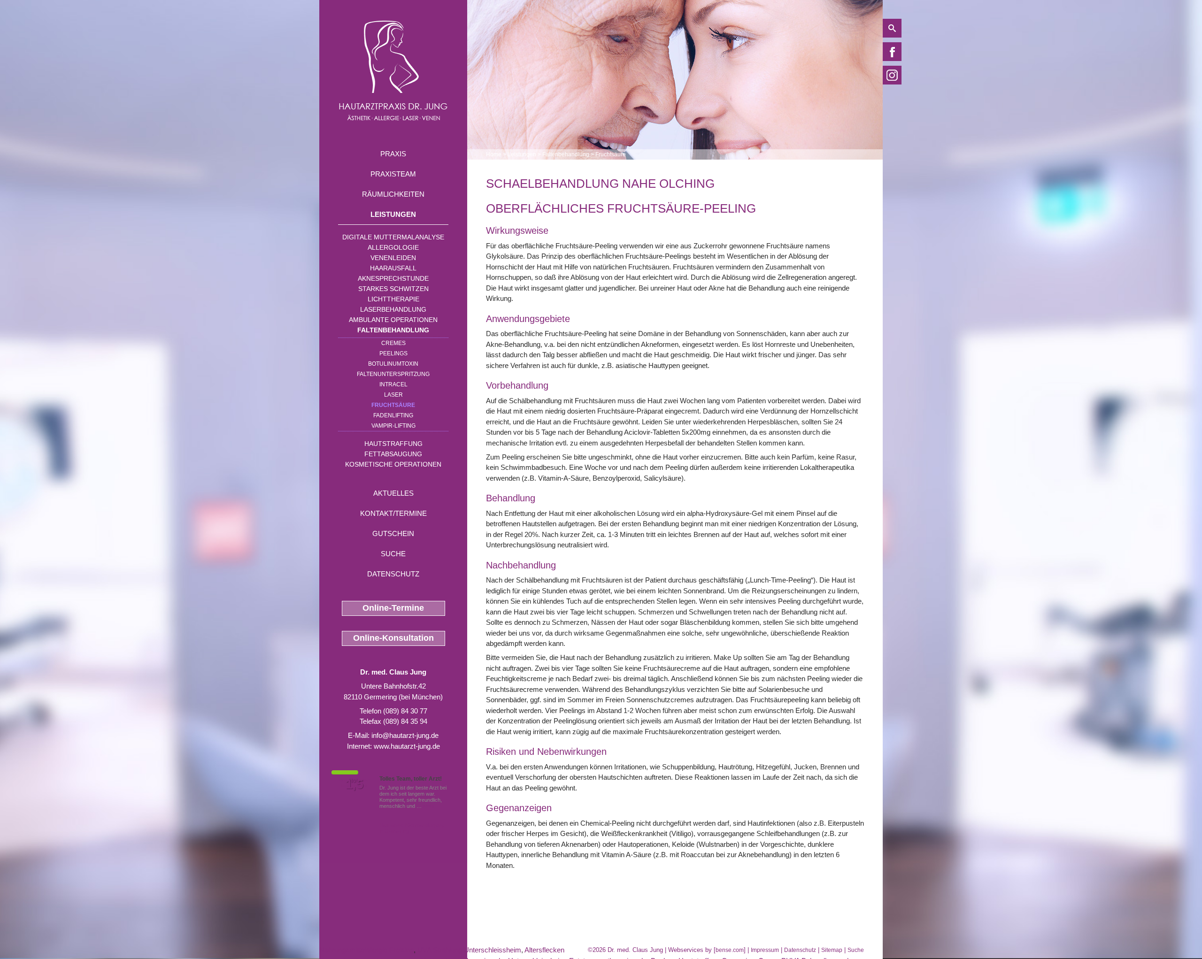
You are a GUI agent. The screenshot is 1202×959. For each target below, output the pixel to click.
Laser (393, 394)
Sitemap (831, 950)
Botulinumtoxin (393, 364)
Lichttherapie (393, 299)
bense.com (730, 950)
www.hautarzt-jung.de (407, 746)
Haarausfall (393, 268)
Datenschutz (393, 574)
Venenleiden (393, 257)
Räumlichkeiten (393, 194)
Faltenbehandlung (393, 330)
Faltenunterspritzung (393, 374)
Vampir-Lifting (393, 425)
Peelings (393, 353)
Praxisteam (393, 174)
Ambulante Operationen (393, 319)
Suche (393, 554)
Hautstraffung (393, 443)
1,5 (354, 784)
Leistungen (393, 214)
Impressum (765, 950)
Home (493, 154)
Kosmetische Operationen (393, 464)
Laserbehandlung (393, 309)
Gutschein (393, 533)
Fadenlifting (393, 415)
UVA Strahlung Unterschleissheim (469, 950)
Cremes (393, 343)
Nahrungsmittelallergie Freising (366, 950)
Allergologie (393, 247)
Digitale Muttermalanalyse (393, 237)
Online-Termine (393, 608)
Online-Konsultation (393, 638)
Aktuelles (393, 493)
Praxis (393, 154)
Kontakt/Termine (393, 513)
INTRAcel (393, 384)
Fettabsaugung (393, 454)
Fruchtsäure (393, 405)
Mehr (429, 806)
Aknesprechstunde (393, 278)
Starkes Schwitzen (393, 288)
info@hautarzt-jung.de (405, 735)
